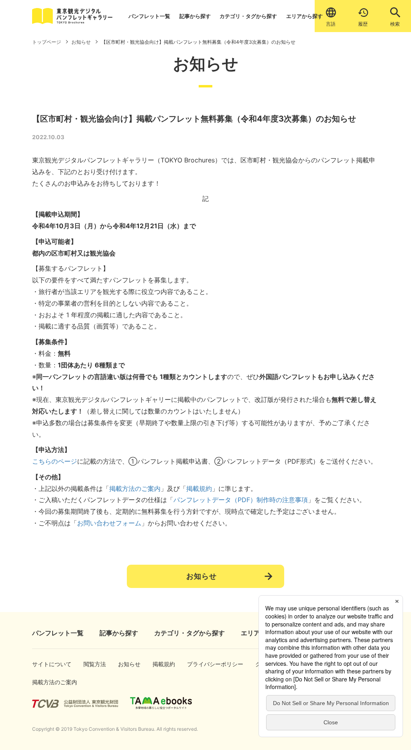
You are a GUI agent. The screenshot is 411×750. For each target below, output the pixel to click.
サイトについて (45, 664)
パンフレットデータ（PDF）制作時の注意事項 (240, 500)
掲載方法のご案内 (135, 488)
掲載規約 (199, 488)
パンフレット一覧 (149, 16)
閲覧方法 (92, 664)
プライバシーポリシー (204, 664)
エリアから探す (304, 16)
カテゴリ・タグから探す (248, 16)
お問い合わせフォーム (109, 523)
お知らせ (201, 576)
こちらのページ (54, 461)
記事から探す (195, 16)
